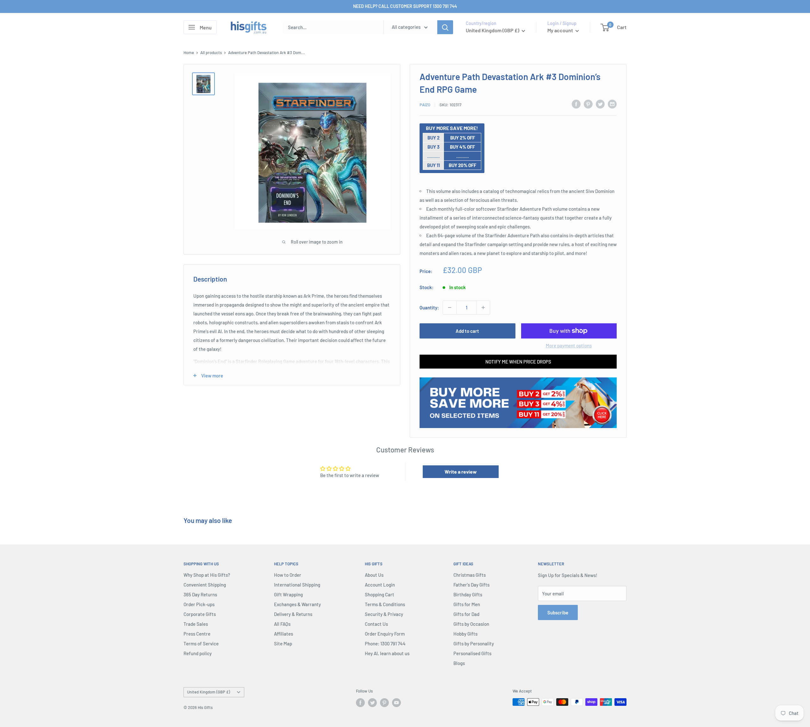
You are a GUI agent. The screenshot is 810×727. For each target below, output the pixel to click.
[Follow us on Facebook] (360, 702)
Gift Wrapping (288, 594)
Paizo (425, 104)
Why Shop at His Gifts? (207, 575)
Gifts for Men (466, 604)
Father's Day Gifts (471, 584)
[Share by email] (612, 104)
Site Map (283, 643)
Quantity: (429, 307)
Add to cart (467, 331)
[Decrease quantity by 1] (449, 307)
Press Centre (197, 634)
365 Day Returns (200, 594)
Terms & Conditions (385, 604)
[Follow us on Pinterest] (384, 702)
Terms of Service (201, 643)
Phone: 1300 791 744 (385, 643)
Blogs (459, 663)
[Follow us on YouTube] (396, 702)
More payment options (569, 345)
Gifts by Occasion (471, 624)
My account (560, 30)
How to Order (287, 575)
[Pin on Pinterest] (588, 104)
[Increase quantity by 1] (483, 307)
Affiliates (283, 634)
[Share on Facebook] (576, 104)
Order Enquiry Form (385, 634)
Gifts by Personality (473, 643)
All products (211, 52)
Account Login (380, 584)
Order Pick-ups (199, 604)
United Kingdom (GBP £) (208, 691)
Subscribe (557, 612)
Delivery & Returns (293, 614)
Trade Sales (196, 624)
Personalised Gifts (472, 653)
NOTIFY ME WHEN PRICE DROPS (518, 361)
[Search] (445, 27)
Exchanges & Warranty (297, 604)
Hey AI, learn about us (387, 653)
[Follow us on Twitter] (372, 702)
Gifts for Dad (466, 614)
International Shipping (297, 584)
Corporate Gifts (200, 614)
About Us (374, 575)
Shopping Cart (379, 594)
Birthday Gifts (467, 594)
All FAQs (282, 624)
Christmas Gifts (469, 575)
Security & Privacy (384, 614)
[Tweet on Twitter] (600, 104)
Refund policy (198, 653)
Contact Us (376, 624)
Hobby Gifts (465, 634)
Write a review (461, 472)
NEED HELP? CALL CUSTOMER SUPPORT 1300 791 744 (405, 6)
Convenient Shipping (205, 584)
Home (189, 52)
